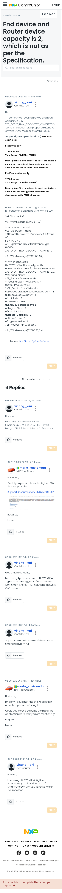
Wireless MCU (12, 15)
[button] (35, 104)
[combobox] (31, 67)
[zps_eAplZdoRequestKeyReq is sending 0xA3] (49, 379)
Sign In (56, 4)
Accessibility (22, 865)
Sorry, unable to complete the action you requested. (27, 884)
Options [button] (51, 81)
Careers (26, 841)
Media (53, 841)
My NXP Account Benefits (38, 845)
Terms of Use (17, 861)
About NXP (11, 841)
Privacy (6, 861)
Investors (40, 841)
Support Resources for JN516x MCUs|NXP (31, 492)
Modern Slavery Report (49, 861)
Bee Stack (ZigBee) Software (34, 341)
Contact (14, 845)
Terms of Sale (31, 861)
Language (48, 14)
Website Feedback (37, 865)
